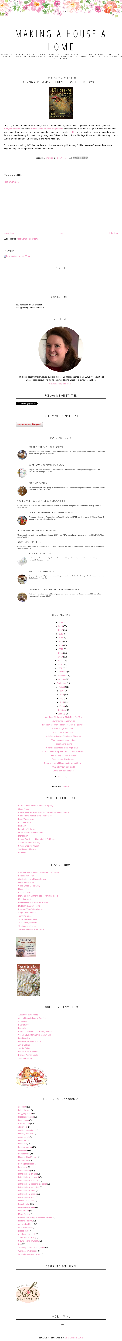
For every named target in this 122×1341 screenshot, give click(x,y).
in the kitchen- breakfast (28, 1177)
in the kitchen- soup (26, 1197)
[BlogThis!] (77, 157)
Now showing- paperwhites (63, 721)
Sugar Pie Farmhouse (27, 913)
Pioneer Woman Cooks (28, 1055)
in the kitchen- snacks (27, 1194)
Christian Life (24, 1124)
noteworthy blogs (25, 1224)
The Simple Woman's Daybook (31, 1248)
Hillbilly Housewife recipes (29, 1041)
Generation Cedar (26, 882)
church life (22, 1127)
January (61, 714)
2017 (60, 630)
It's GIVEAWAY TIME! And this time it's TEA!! (37, 530)
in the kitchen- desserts (28, 1180)
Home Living (23, 889)
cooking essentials (26, 1130)
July (61, 691)
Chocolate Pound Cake (63, 732)
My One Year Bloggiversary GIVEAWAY (35, 1217)
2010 (60, 657)
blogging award (25, 1113)
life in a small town (26, 1201)
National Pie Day (25, 1221)
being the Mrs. (24, 1110)
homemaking (24, 1154)
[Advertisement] (61, 207)
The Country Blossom (27, 923)
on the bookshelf (25, 1227)
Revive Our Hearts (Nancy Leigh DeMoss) (36, 839)
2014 (60, 641)
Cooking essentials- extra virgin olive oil (63, 748)
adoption (22, 1107)
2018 (60, 626)
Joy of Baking (24, 1045)
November (61, 675)
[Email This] (74, 157)
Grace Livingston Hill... (29, 542)
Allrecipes (22, 1021)
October (61, 679)
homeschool (23, 1160)
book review (23, 1120)
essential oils (24, 1137)
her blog (72, 132)
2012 (61, 649)
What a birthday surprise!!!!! (63, 767)
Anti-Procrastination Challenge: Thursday (63, 736)
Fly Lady (22, 826)
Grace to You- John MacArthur (31, 832)
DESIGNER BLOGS (74, 1338)
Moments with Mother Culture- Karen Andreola (38, 896)
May (61, 698)
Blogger (66, 786)
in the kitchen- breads (27, 1174)
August (62, 687)
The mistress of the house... (63, 759)
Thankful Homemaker (27, 919)
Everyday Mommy (12, 129)
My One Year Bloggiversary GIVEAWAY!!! (47, 465)
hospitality (22, 1167)
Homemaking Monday (27, 1157)
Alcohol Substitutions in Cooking (32, 1018)
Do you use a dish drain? (40, 553)
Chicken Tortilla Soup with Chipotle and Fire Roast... (63, 752)
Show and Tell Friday (27, 1237)
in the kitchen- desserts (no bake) (32, 1184)
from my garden (25, 1147)
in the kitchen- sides (26, 1191)
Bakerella (22, 1028)
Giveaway (22, 1150)
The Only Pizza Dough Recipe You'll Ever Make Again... (55, 589)
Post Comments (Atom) (27, 239)
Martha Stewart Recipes (28, 1052)
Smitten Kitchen (25, 1058)
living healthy (24, 1204)
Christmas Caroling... (39, 483)
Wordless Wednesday (27, 1251)
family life (22, 1140)
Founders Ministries (26, 829)
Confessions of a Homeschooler (32, 879)
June (61, 695)
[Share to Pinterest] (86, 157)
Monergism (23, 836)
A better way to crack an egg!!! (63, 755)
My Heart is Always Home (29, 906)
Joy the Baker (24, 1048)
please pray (23, 1231)
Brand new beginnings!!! (63, 771)
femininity (22, 1144)
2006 (60, 776)
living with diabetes (26, 1207)
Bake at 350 (23, 1025)
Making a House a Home (61, 40)
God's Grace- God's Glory (29, 886)
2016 (61, 634)
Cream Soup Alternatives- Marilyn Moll (34, 1035)
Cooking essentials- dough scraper (46, 447)
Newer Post (9, 233)
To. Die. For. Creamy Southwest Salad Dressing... (52, 512)
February (62, 710)
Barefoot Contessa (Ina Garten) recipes (35, 1031)
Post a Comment (11, 182)
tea (19, 1244)
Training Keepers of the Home (31, 929)
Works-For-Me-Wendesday (29, 1254)
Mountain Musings (26, 899)
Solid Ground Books (27, 849)
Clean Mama (23, 809)
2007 (60, 668)
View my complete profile (60, 384)
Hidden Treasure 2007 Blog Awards (47, 129)
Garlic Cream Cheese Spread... (43, 571)
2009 (60, 661)
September (61, 683)
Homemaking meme (63, 744)
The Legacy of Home (27, 926)
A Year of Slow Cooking (28, 1015)
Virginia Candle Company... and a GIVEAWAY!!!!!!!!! (41, 501)
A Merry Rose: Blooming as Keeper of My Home (38, 872)
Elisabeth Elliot (24, 822)
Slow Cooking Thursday (28, 1241)
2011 (60, 653)
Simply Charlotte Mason (28, 846)
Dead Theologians (26, 819)
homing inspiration (26, 1164)
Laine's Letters (24, 892)
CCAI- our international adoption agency (35, 806)
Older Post (113, 233)
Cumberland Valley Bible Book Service (35, 816)
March (62, 706)
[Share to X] (80, 157)
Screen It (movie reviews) (29, 842)
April (62, 702)
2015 (61, 638)
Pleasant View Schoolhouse (30, 909)
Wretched (22, 853)
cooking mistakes (25, 1134)
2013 (60, 645)
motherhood (23, 1211)
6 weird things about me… (63, 729)
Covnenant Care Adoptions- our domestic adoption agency (43, 812)
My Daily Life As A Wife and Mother (33, 903)
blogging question (26, 1117)
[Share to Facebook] (83, 157)
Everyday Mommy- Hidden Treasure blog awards (63, 725)
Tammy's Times (24, 916)
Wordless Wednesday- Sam (63, 740)
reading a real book (26, 1234)
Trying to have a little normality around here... (63, 763)
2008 (60, 664)
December (62, 672)
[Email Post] (70, 158)
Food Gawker (24, 1038)
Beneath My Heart (26, 876)
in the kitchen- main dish (28, 1187)
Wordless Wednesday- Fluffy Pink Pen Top (63, 717)
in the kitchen (24, 1170)
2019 (61, 622)
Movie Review (24, 1214)
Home (61, 233)
